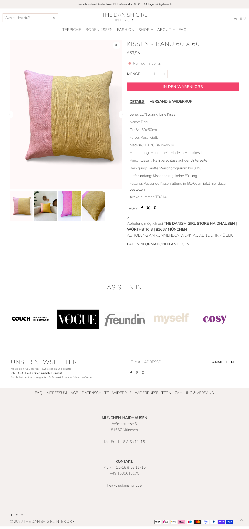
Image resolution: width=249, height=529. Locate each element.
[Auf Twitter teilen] (148, 208)
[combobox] (26, 18)
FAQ (183, 29)
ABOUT (164, 29)
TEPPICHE (71, 29)
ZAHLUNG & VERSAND (194, 392)
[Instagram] (143, 373)
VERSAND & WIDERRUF (171, 101)
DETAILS (137, 101)
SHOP (144, 29)
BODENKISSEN (99, 29)
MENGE (133, 74)
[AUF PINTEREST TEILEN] (155, 208)
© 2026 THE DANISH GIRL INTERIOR (41, 521)
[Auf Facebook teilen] (142, 208)
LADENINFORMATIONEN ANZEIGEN (158, 244)
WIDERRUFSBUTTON (153, 392)
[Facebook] (131, 373)
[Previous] (9, 114)
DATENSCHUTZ (95, 392)
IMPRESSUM (56, 392)
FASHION (125, 29)
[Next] (122, 114)
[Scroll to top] (242, 520)
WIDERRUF (121, 392)
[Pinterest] (137, 373)
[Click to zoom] (116, 45)
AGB (74, 392)
